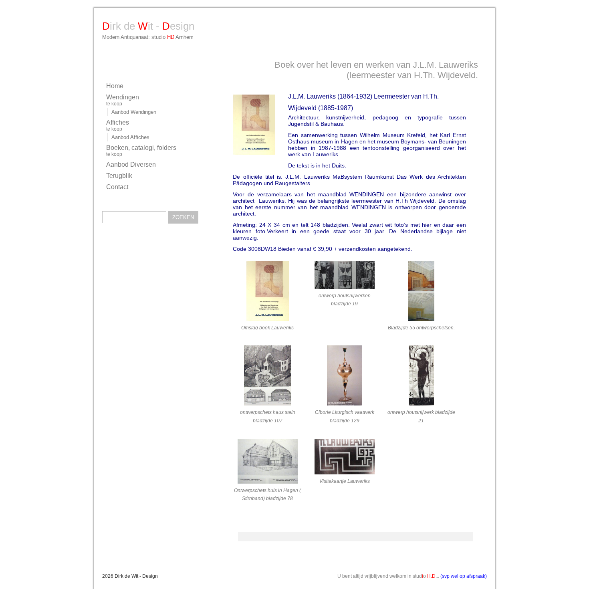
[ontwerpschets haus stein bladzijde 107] (267, 376)
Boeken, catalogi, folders (141, 150)
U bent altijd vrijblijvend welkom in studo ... (412, 576)
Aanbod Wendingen (133, 112)
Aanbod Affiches (130, 137)
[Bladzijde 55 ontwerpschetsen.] (421, 292)
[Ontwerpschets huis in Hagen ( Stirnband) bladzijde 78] (267, 462)
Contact (117, 187)
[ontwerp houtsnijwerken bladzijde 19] (344, 276)
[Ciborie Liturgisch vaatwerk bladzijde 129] (344, 376)
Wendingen (122, 100)
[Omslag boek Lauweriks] (267, 292)
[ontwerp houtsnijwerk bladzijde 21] (421, 376)
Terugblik (119, 175)
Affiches (117, 125)
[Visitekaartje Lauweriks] (344, 458)
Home (114, 86)
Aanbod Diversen (131, 164)
